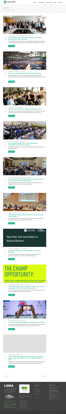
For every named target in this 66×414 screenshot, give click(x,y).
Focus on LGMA (22, 35)
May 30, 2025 (21, 107)
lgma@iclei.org (23, 406)
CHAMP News (17, 35)
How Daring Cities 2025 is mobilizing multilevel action (24, 109)
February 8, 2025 (25, 248)
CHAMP (15, 35)
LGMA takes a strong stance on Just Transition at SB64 (55, 397)
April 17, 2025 (29, 177)
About (35, 2)
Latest (55, 2)
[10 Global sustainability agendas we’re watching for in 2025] (24, 309)
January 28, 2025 (29, 284)
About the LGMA (38, 389)
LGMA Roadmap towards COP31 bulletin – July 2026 (54, 388)
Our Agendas (41, 2)
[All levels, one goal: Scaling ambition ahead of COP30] (24, 60)
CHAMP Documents (18, 248)
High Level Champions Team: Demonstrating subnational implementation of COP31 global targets (54, 391)
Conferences (49, 2)
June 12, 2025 (23, 71)
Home (36, 387)
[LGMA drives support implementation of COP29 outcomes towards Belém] (24, 202)
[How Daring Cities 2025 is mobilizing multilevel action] (24, 96)
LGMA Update (11, 177)
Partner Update (11, 35)
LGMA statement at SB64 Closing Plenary (54, 399)
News (24, 35)
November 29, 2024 (19, 354)
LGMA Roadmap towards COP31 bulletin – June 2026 (54, 394)
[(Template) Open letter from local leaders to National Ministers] (24, 238)
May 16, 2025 (22, 141)
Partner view (15, 107)
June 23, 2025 (29, 35)
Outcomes (60, 2)
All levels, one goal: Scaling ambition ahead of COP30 (24, 73)
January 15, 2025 (23, 320)
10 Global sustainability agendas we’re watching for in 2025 (26, 322)
